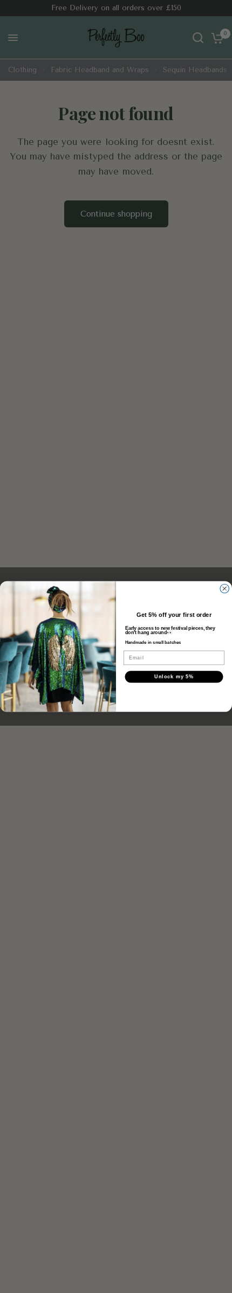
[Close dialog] (224, 588)
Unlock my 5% (174, 676)
